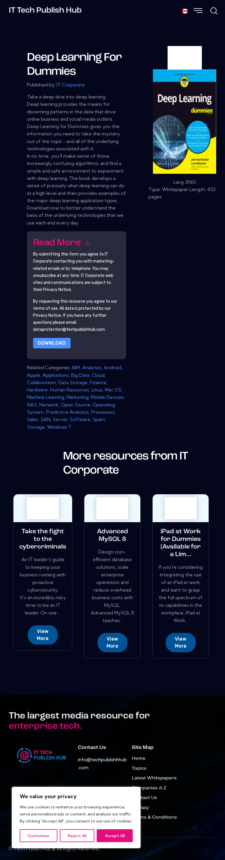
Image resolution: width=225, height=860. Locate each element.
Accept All (115, 835)
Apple (33, 375)
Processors (103, 412)
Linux (97, 390)
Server (60, 419)
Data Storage (73, 382)
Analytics (91, 367)
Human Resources (69, 390)
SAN (45, 419)
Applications (55, 375)
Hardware (37, 390)
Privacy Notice (47, 315)
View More (43, 635)
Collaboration (41, 382)
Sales (32, 419)
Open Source (75, 405)
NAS (32, 405)
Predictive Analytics (67, 412)
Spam (99, 419)
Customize (38, 835)
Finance (98, 382)
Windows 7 (59, 427)
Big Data (80, 375)
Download (52, 343)
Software (80, 419)
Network (49, 405)
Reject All (77, 835)
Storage (36, 427)
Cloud (98, 375)
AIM (75, 367)
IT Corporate (71, 85)
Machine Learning (45, 397)
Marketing (77, 397)
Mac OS (113, 390)
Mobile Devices (107, 397)
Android (112, 367)
